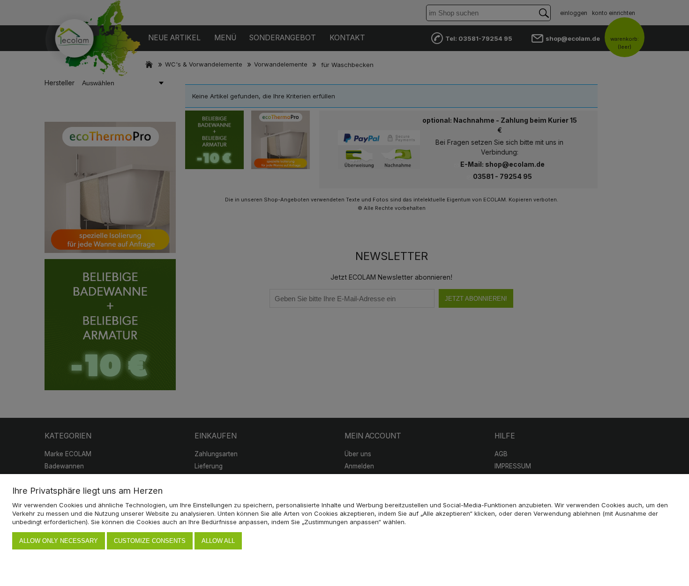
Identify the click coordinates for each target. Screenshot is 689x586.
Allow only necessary (58, 540)
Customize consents (150, 540)
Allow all (218, 540)
